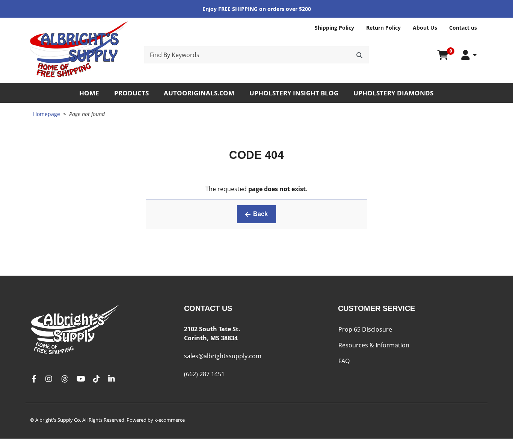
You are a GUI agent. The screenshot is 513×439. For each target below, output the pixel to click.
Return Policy (383, 27)
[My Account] (469, 55)
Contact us (463, 27)
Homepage (46, 114)
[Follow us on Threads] (64, 379)
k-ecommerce (169, 419)
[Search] (359, 55)
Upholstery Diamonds (393, 93)
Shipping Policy (334, 27)
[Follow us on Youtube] (81, 379)
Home (89, 93)
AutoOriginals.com (199, 93)
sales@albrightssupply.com (222, 356)
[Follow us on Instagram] (49, 379)
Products (131, 93)
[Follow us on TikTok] (96, 379)
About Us (425, 27)
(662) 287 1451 (204, 374)
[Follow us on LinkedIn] (111, 379)
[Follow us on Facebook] (34, 379)
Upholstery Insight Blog (293, 93)
